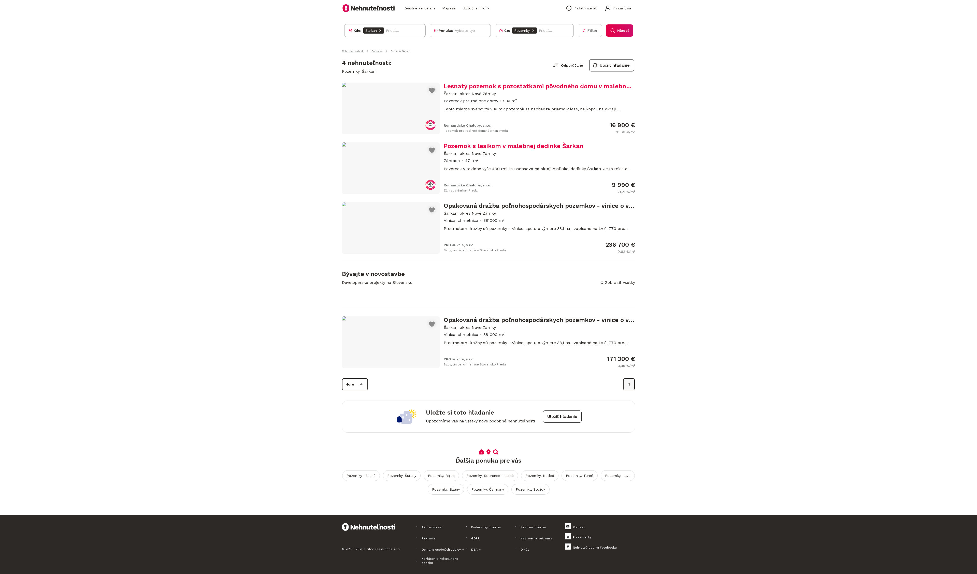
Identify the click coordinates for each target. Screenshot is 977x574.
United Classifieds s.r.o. (382, 549)
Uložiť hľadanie (615, 65)
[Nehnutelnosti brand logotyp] (368, 8)
